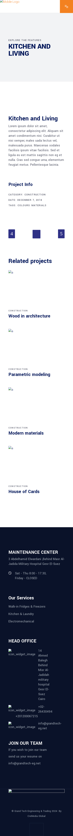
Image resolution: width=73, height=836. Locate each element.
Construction (35, 194)
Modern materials (26, 433)
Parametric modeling (29, 375)
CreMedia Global (36, 816)
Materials (39, 205)
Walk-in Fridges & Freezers (26, 606)
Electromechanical (21, 621)
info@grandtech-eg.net (24, 763)
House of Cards (23, 492)
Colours (24, 205)
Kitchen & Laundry (21, 614)
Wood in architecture (29, 316)
